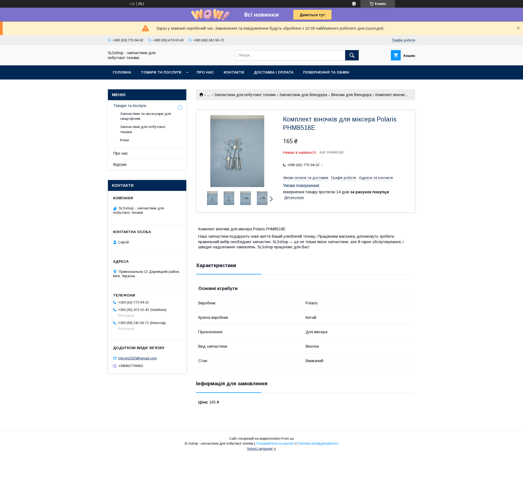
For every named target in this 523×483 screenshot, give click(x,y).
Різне (124, 140)
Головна (122, 72)
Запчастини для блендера (303, 95)
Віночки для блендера (351, 95)
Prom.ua (287, 439)
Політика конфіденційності (318, 443)
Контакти (234, 72)
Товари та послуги (161, 72)
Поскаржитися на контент (275, 443)
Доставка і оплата (273, 72)
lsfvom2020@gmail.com (137, 358)
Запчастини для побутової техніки (245, 95)
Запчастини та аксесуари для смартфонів (145, 116)
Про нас (205, 72)
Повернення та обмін (326, 72)
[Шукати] (352, 55)
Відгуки (119, 164)
